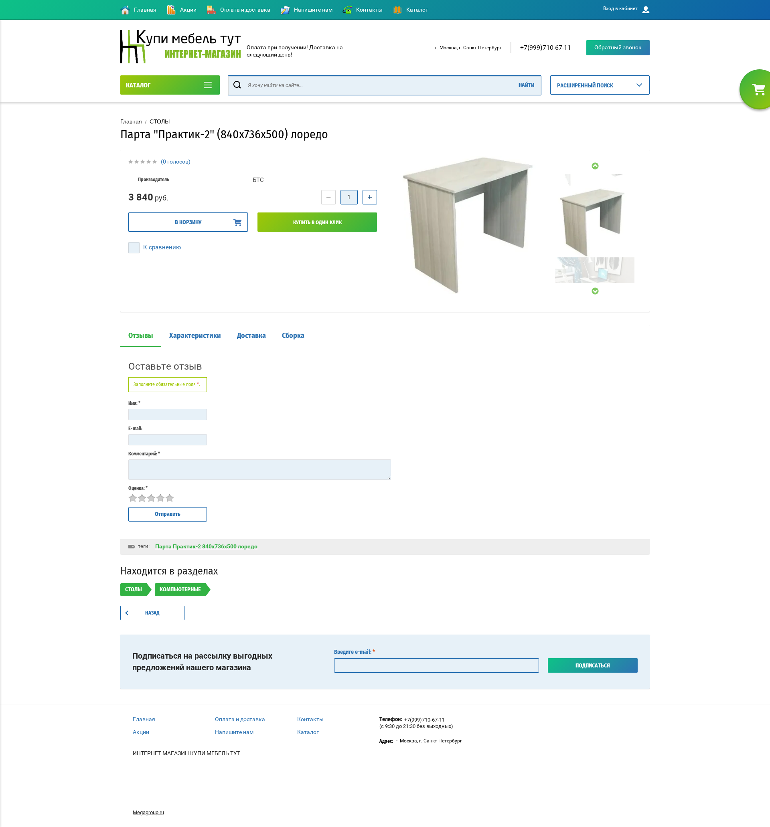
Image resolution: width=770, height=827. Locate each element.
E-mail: (135, 428)
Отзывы (140, 336)
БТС (258, 180)
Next (595, 291)
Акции (188, 9)
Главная (145, 9)
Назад (152, 613)
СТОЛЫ (160, 121)
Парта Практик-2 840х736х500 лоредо (206, 546)
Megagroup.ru (148, 812)
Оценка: (138, 488)
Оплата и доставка (245, 9)
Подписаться (592, 666)
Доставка (251, 336)
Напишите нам (313, 9)
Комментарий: (144, 453)
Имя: (134, 403)
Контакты (369, 9)
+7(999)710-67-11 (545, 47)
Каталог (417, 9)
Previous (595, 166)
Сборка (293, 336)
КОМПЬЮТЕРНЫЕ (180, 589)
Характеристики (195, 336)
